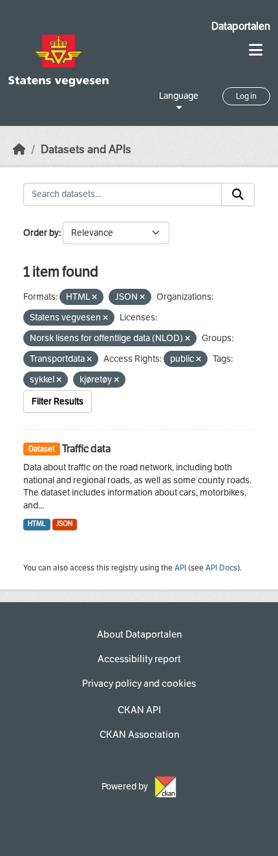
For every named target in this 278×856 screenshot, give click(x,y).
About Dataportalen (139, 634)
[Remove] (94, 297)
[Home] (19, 149)
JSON (64, 523)
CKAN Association (139, 734)
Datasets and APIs (86, 149)
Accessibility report (139, 659)
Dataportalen (240, 26)
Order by (41, 232)
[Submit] (238, 194)
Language (178, 95)
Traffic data (86, 449)
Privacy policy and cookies (139, 683)
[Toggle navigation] (255, 50)
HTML (37, 523)
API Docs (221, 567)
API (180, 567)
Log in (246, 96)
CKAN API (139, 710)
